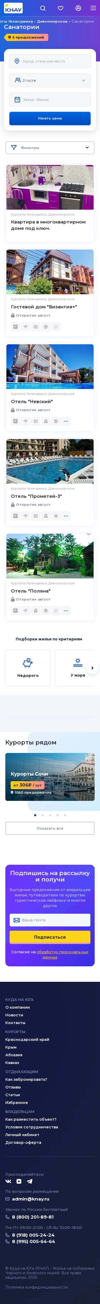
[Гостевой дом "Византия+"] (50, 272)
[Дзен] (19, 1181)
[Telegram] (30, 1181)
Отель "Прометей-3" (36, 496)
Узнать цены (50, 118)
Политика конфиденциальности (36, 1287)
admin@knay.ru (30, 1199)
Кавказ (12, 1062)
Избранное (16, 1102)
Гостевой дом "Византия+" (44, 306)
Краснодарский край (27, 1039)
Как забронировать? (26, 1079)
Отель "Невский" (32, 401)
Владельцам (19, 1111)
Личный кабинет (22, 1134)
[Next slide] (92, 668)
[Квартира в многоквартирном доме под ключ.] (50, 187)
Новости (14, 1015)
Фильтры (30, 148)
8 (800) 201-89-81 (33, 1217)
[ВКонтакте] (8, 1181)
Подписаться (50, 937)
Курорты (15, 1032)
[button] (35, 815)
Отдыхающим (21, 1072)
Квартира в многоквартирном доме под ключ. (48, 225)
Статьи (12, 1094)
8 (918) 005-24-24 (33, 1235)
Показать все (50, 828)
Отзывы (13, 1087)
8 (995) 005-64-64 (33, 1241)
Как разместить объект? (31, 1119)
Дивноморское (52, 21)
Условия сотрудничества (31, 1127)
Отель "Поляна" (30, 591)
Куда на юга (19, 999)
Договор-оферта (23, 1142)
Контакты (15, 1022)
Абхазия (13, 1055)
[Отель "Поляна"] (50, 556)
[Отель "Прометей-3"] (50, 461)
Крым (11, 1047)
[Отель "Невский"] (50, 366)
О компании (17, 1007)
